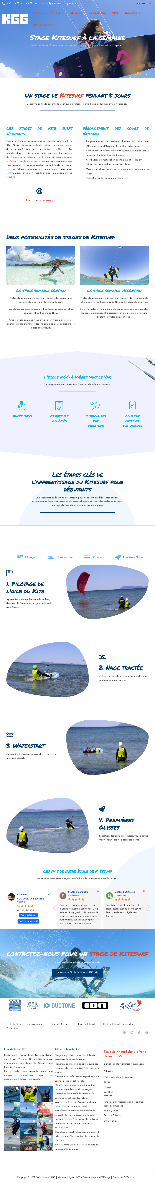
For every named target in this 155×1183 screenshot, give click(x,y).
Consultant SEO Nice (123, 1178)
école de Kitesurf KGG (31, 1059)
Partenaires (12, 1028)
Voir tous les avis (28, 915)
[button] (12, 1094)
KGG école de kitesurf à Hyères (30, 900)
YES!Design (104, 1178)
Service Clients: (112, 1115)
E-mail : (108, 1064)
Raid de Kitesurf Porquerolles (118, 1024)
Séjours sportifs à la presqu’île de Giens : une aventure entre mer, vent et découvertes (77, 1123)
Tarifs (114, 13)
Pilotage (30, 557)
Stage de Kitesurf (86, 1024)
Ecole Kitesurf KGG (45, 1178)
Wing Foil (40, 13)
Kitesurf (58, 13)
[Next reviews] (148, 907)
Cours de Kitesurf (59, 1024)
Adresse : (109, 1071)
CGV (79, 1178)
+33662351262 (111, 1122)
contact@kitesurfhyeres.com (128, 1064)
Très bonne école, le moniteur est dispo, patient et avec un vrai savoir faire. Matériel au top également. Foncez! (123, 910)
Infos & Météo (43, 25)
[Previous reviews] (56, 907)
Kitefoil (76, 13)
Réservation (134, 13)
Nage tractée (65, 557)
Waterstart (99, 557)
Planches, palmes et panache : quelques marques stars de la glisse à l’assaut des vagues (77, 1068)
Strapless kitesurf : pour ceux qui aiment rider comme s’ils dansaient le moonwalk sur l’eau (77, 1136)
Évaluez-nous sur (27, 921)
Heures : (108, 1096)
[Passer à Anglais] (143, 3)
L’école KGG (97, 13)
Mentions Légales (66, 1178)
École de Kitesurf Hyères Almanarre (24, 1024)
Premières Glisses (133, 557)
